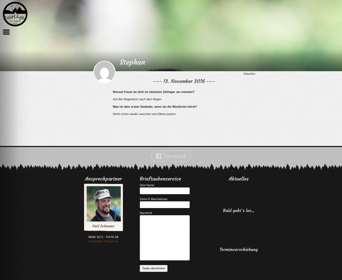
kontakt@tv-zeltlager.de (103, 241)
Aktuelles (249, 73)
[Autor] (104, 72)
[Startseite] (15, 14)
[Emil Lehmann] (101, 200)
